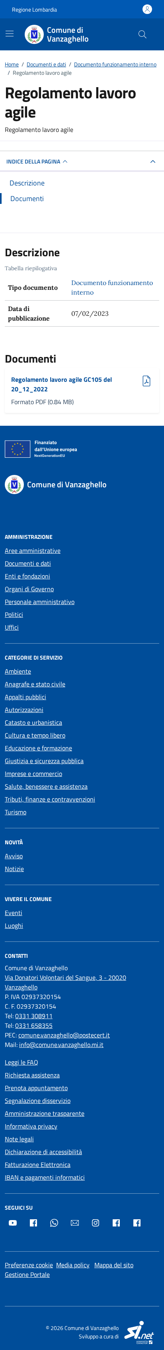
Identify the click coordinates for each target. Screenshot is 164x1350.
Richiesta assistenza (32, 1075)
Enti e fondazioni (27, 576)
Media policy (73, 1265)
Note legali (19, 1139)
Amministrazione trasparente (44, 1113)
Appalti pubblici (25, 697)
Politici (14, 614)
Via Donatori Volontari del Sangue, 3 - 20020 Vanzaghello (65, 982)
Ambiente (18, 671)
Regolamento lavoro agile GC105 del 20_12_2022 (61, 384)
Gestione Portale (27, 1274)
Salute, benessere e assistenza (46, 786)
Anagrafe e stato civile (35, 684)
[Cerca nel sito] (142, 34)
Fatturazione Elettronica (37, 1164)
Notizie (14, 868)
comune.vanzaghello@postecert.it (64, 1035)
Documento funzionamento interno (112, 287)
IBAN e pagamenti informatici (45, 1177)
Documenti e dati (28, 563)
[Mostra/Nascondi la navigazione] (9, 33)
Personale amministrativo (39, 601)
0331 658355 (34, 1025)
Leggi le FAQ (21, 1062)
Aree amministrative (33, 550)
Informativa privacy (31, 1126)
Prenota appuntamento (36, 1088)
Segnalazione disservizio (37, 1100)
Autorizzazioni (24, 709)
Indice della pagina (33, 161)
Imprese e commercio (33, 773)
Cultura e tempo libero (35, 735)
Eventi (13, 912)
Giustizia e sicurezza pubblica (44, 761)
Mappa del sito (113, 1265)
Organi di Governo (29, 589)
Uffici (12, 627)
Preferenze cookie (29, 1265)
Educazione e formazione (38, 748)
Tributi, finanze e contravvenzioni (50, 799)
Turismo (15, 812)
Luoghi (14, 925)
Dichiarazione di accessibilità (43, 1152)
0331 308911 (34, 1016)
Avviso (14, 856)
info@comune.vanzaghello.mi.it (61, 1044)
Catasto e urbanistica (33, 722)
